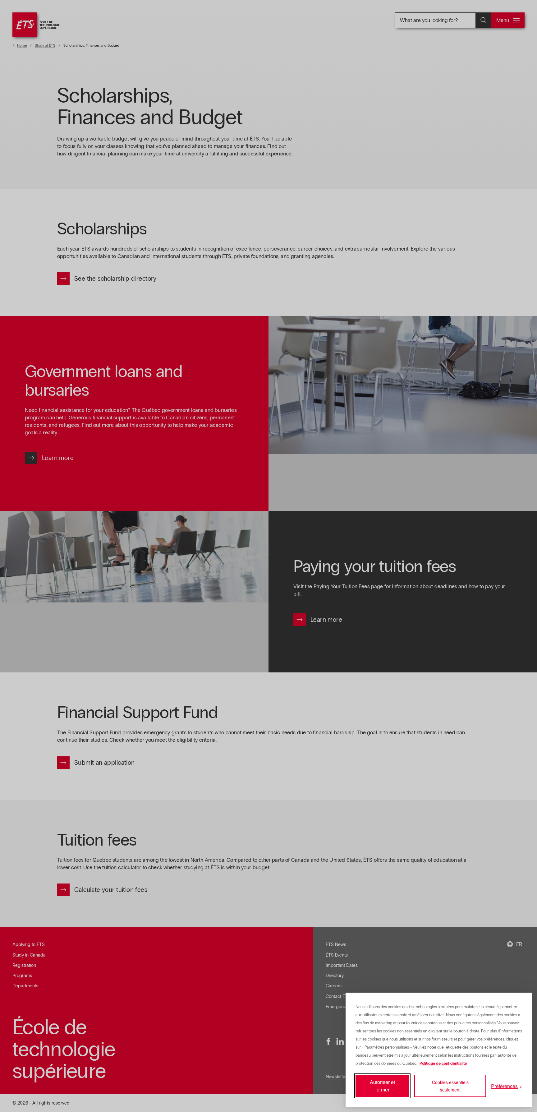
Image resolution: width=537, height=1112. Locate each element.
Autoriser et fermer (382, 1085)
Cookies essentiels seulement (450, 1086)
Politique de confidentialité (443, 1063)
